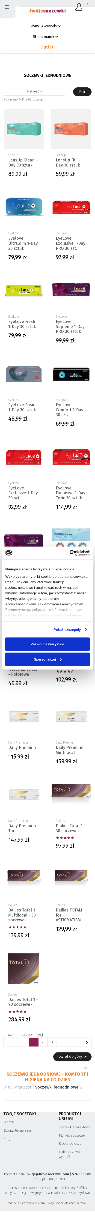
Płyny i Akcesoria (43, 26)
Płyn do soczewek (72, 1136)
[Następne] (86, 1042)
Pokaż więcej (85, 1068)
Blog (6, 1139)
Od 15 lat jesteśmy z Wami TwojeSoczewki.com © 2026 (47, 1203)
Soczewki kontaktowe (74, 1127)
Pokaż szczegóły (67, 629)
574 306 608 (81, 1174)
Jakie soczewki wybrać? (69, 1154)
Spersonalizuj (45, 659)
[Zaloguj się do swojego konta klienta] (79, 7)
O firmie (9, 1122)
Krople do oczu (70, 1144)
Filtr (82, 91)
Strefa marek (43, 36)
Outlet (46, 47)
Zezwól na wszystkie (47, 644)
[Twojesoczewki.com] (47, 8)
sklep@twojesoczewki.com (48, 1174)
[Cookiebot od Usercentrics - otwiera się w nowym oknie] (69, 553)
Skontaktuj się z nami (18, 1131)
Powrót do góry (72, 1057)
